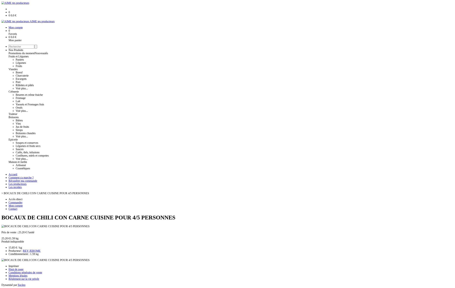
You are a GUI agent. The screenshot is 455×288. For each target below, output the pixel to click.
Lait (18, 101)
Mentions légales (18, 275)
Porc (18, 82)
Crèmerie (14, 91)
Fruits (19, 66)
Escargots (21, 78)
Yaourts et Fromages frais (30, 104)
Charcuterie (22, 75)
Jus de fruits (22, 126)
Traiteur (13, 113)
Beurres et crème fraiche (29, 94)
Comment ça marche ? (21, 177)
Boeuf (19, 72)
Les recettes (15, 187)
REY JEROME (32, 250)
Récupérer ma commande (23, 180)
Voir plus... (22, 88)
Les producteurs (17, 183)
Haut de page (16, 269)
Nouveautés (41, 53)
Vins (18, 123)
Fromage (21, 97)
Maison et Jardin (18, 161)
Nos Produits (16, 50)
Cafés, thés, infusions (27, 152)
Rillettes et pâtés (25, 85)
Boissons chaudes (26, 133)
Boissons (14, 117)
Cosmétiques (23, 168)
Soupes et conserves (27, 142)
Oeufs (19, 107)
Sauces (19, 149)
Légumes (21, 62)
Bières (19, 120)
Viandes (13, 69)
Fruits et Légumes (19, 56)
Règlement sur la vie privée (24, 278)
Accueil (13, 174)
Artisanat (21, 165)
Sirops (19, 129)
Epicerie (13, 139)
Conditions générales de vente (25, 272)
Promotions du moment (22, 53)
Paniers (20, 59)
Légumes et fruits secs (28, 145)
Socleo (21, 284)
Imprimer (14, 266)
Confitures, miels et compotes (32, 155)
